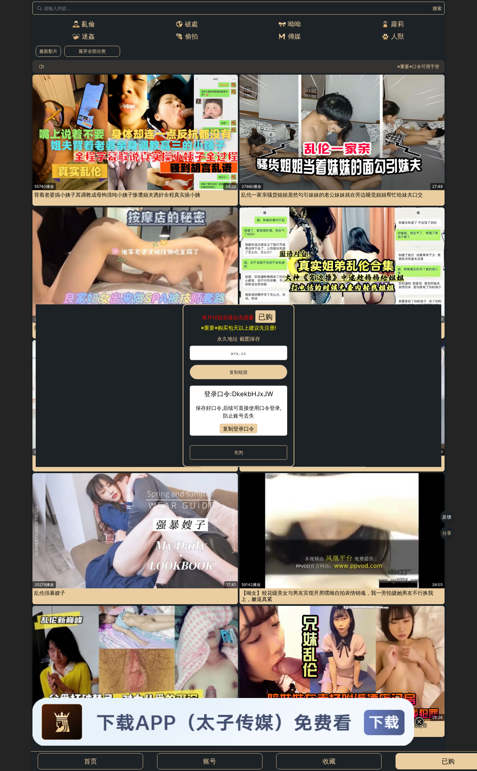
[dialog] (238, 385)
